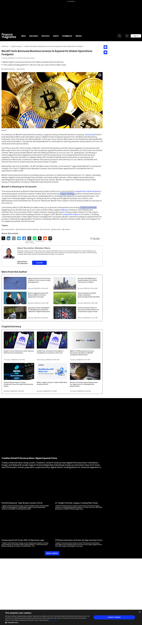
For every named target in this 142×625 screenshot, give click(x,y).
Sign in (135, 36)
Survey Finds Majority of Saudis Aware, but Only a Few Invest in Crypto (87, 280)
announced (90, 134)
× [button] (139, 612)
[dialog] (71, 617)
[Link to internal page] (9, 253)
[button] (47, 622)
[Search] (119, 36)
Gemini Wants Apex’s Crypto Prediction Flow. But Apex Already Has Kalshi (18, 384)
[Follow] (40, 239)
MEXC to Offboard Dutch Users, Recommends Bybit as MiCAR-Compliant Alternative (82, 353)
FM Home (5, 46)
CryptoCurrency (16, 46)
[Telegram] (19, 238)
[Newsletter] (105, 47)
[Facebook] (24, 238)
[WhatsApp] (34, 238)
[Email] (14, 238)
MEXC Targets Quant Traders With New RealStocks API (52, 383)
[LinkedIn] (8, 238)
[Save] (50, 239)
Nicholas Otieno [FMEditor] (29, 58)
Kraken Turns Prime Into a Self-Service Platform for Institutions (19, 352)
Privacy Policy (53, 620)
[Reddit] (45, 238)
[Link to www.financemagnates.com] (15, 283)
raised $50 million (70, 214)
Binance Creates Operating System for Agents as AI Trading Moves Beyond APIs (84, 384)
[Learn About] (29, 239)
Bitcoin (65, 210)
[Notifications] (127, 36)
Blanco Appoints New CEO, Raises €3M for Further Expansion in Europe (38, 295)
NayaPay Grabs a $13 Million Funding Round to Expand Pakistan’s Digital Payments (39, 310)
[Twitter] (3, 238)
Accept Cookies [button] (114, 617)
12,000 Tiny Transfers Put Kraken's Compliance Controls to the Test (50, 352)
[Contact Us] (105, 52)
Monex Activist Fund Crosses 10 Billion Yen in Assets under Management (39, 280)
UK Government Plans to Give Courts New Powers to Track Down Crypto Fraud (88, 310)
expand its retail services (87, 191)
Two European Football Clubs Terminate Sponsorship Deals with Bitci (89, 295)
